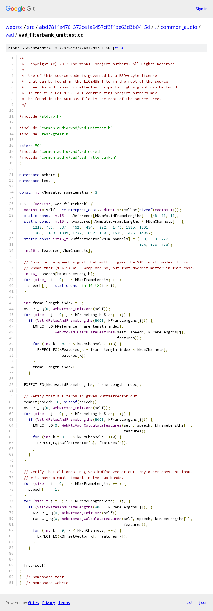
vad (10, 34)
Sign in (201, 8)
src (30, 27)
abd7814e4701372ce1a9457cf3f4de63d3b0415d (94, 27)
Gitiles (33, 602)
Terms (64, 602)
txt (189, 602)
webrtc (14, 27)
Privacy (48, 602)
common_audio (179, 27)
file (119, 48)
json (203, 602)
